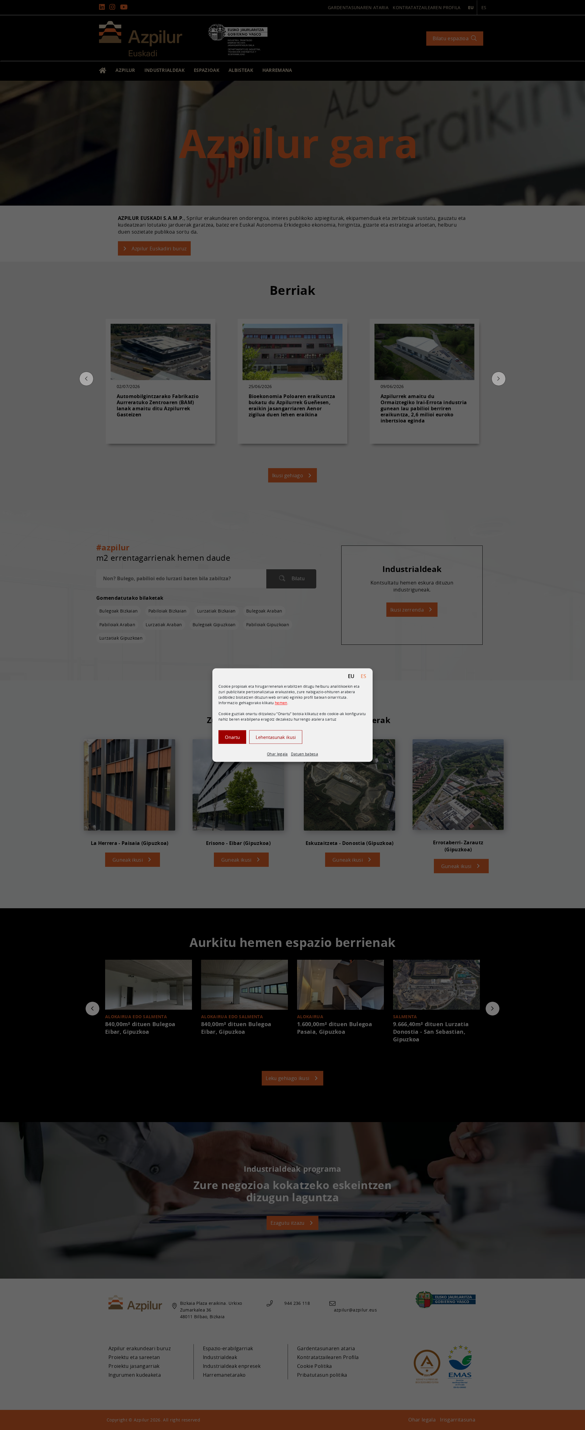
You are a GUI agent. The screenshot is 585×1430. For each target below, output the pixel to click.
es (364, 676)
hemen (281, 702)
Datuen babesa (304, 753)
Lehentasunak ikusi (276, 737)
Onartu (232, 737)
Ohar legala (277, 753)
